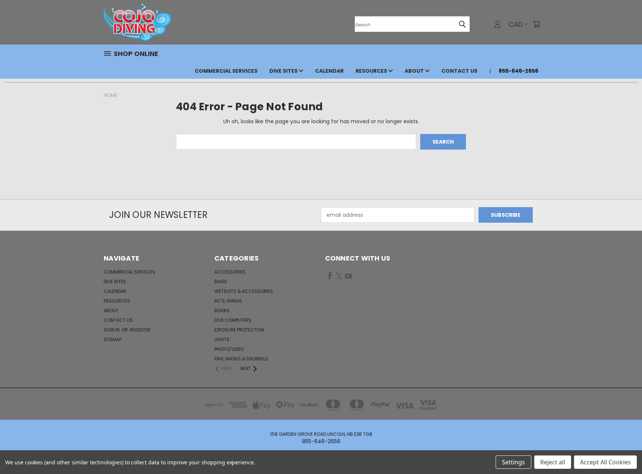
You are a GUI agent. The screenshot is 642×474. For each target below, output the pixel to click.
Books (222, 310)
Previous (622, 451)
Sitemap (112, 339)
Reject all (552, 462)
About (415, 71)
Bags (220, 281)
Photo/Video (229, 349)
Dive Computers (233, 320)
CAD (516, 24)
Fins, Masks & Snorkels (241, 359)
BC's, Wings (228, 301)
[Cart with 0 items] (536, 24)
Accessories (230, 272)
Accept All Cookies (605, 462)
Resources (372, 71)
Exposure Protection (239, 330)
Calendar (329, 71)
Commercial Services (226, 71)
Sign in (112, 330)
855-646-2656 (518, 71)
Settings (513, 462)
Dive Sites (284, 71)
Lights (222, 339)
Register (140, 330)
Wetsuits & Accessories (243, 291)
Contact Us (459, 71)
